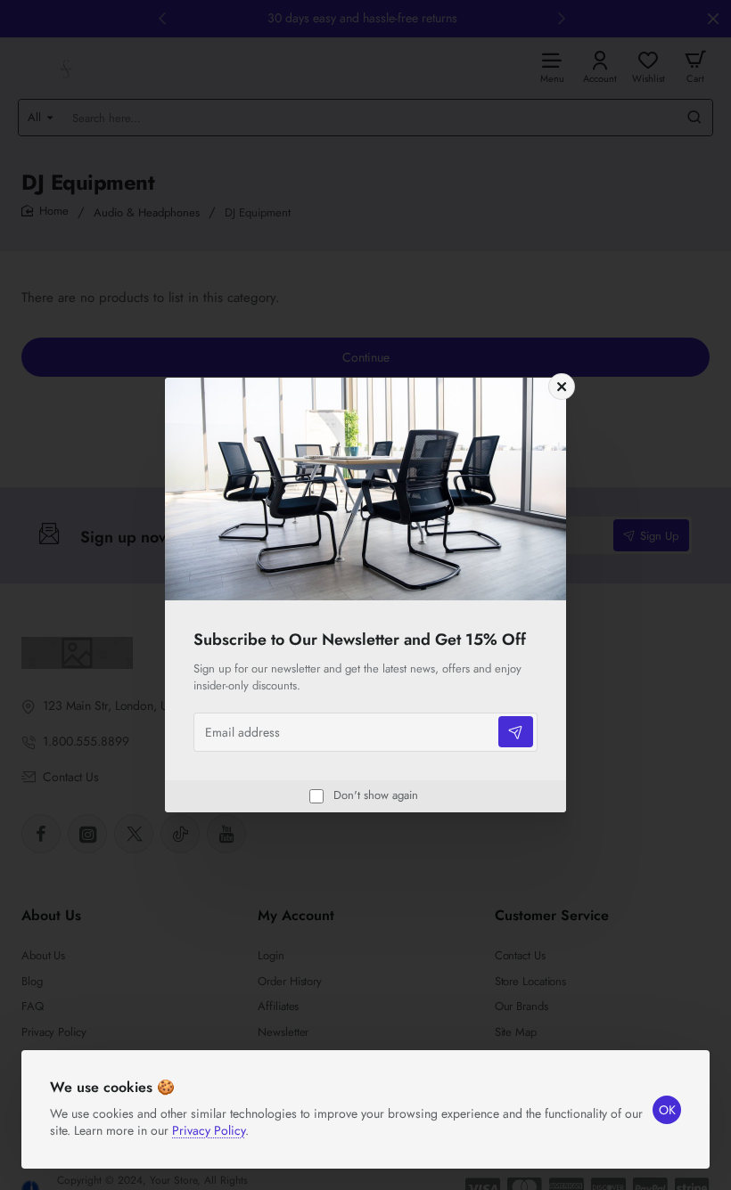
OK (667, 1110)
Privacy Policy (208, 1130)
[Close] (561, 386)
